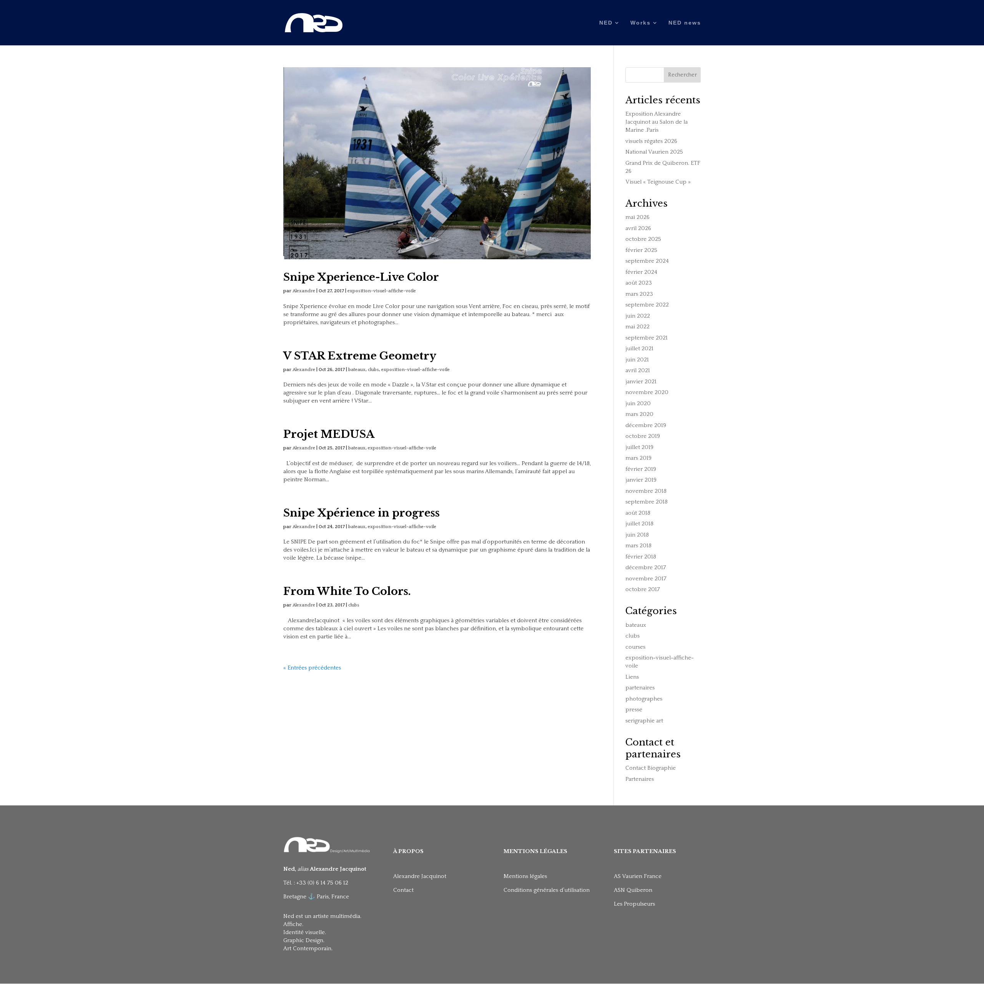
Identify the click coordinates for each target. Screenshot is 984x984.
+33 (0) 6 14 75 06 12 (323, 883)
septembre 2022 (647, 304)
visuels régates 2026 (651, 141)
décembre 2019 (645, 425)
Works (640, 23)
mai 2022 (637, 326)
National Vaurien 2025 (654, 152)
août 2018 (637, 513)
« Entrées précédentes (312, 667)
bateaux (357, 369)
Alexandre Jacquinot (419, 876)
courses (635, 647)
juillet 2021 (639, 348)
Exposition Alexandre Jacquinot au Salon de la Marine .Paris (656, 122)
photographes (643, 699)
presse (633, 709)
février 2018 (640, 556)
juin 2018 (637, 535)
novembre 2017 (646, 578)
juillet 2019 (639, 447)
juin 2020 (638, 403)
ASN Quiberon (633, 890)
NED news (684, 23)
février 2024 (641, 272)
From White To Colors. (347, 591)
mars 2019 (638, 458)
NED (606, 23)
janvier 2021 (641, 381)
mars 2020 (639, 414)
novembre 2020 (646, 392)
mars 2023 (639, 294)
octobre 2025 (643, 239)
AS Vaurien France (638, 876)
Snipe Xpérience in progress (361, 513)
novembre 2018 (646, 491)
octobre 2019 (642, 436)
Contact (403, 890)
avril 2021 (637, 370)
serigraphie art (644, 720)
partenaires (640, 687)
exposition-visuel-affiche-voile (381, 290)
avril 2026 (638, 228)
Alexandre (304, 290)
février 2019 (640, 469)
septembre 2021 (646, 338)
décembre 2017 (645, 567)
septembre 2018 (646, 502)
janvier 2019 (641, 480)
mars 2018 (638, 545)
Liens (632, 677)
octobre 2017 (642, 589)
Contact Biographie (650, 768)
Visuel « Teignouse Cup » (658, 182)
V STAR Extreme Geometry (359, 356)
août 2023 (638, 283)
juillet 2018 (639, 523)
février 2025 (641, 250)
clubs (373, 369)
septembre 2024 (647, 261)
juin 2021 (637, 359)
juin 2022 (637, 316)
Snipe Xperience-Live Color (361, 277)
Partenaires (639, 779)
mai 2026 (637, 217)
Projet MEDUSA (328, 434)
